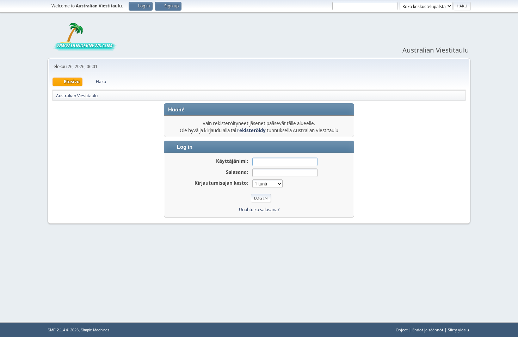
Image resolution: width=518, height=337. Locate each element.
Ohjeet (402, 329)
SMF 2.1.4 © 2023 (63, 330)
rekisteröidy (251, 130)
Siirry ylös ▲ (459, 329)
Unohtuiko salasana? (259, 210)
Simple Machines (95, 330)
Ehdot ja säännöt (427, 329)
